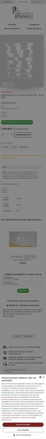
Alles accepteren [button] (23, 425)
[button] (23, 435)
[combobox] (40, 377)
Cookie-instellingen (28, 418)
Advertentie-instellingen (11, 415)
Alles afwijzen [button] (23, 430)
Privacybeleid (7, 420)
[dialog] (23, 406)
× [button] (43, 377)
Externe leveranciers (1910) (12, 400)
